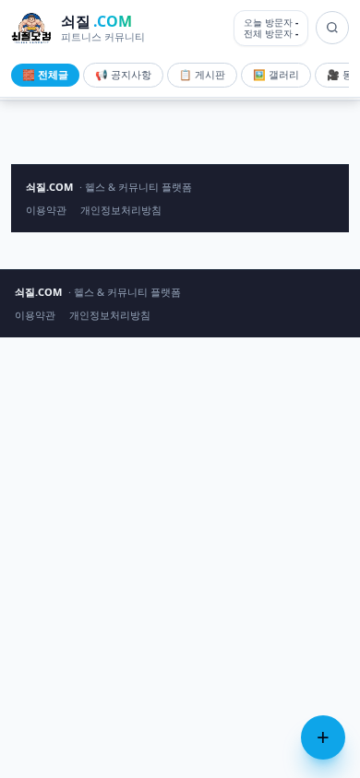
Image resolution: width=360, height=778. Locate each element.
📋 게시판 (202, 74)
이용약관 (46, 210)
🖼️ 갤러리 (276, 74)
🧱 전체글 (45, 74)
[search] (332, 27)
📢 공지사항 (123, 74)
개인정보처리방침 (121, 210)
